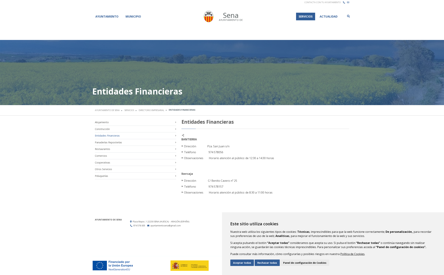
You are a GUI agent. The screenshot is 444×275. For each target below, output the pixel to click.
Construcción (102, 129)
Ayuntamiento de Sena (107, 110)
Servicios (306, 16)
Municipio (133, 16)
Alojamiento (102, 122)
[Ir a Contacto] (348, 2)
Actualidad (329, 16)
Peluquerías (101, 176)
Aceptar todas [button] (242, 262)
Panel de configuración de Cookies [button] (304, 262)
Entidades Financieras (107, 135)
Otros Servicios (103, 169)
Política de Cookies (352, 254)
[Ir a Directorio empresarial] (344, 2)
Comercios (101, 155)
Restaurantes (102, 149)
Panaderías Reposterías (108, 142)
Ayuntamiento (106, 16)
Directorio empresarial (151, 110)
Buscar (348, 16)
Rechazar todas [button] (267, 262)
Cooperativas (102, 162)
